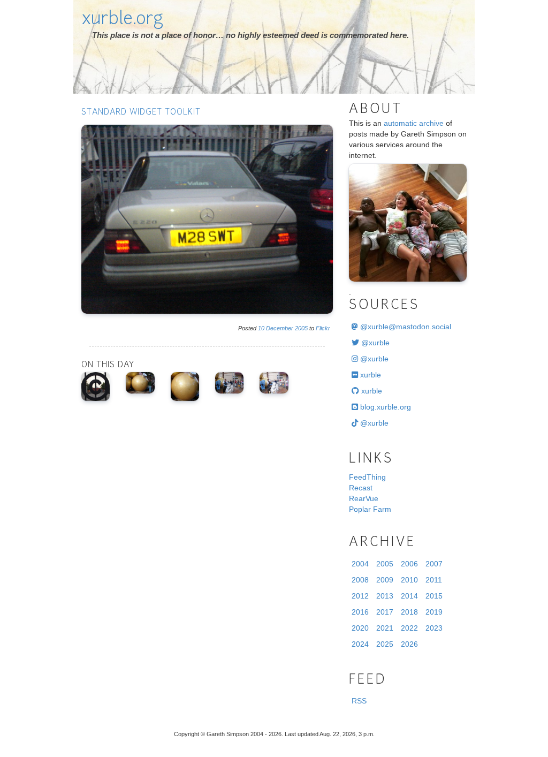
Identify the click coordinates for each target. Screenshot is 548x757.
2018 (409, 612)
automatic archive (414, 123)
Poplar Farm (370, 509)
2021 (384, 628)
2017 (384, 612)
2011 (433, 580)
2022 (409, 628)
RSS (359, 701)
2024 (360, 644)
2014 (409, 596)
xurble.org (122, 19)
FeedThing (367, 477)
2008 (360, 580)
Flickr (323, 328)
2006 (409, 563)
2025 (384, 644)
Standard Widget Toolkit (141, 113)
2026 (409, 644)
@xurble (374, 342)
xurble (369, 374)
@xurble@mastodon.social (404, 326)
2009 (384, 580)
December (279, 328)
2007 (434, 563)
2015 (434, 596)
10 (261, 328)
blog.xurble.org (384, 407)
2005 (301, 328)
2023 (434, 628)
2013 (384, 596)
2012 (360, 596)
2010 (409, 580)
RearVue (363, 498)
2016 (360, 612)
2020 (360, 628)
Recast (360, 487)
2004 (360, 563)
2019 (434, 612)
